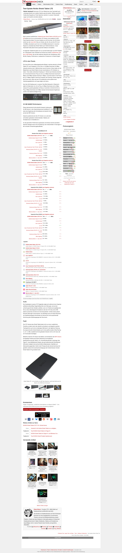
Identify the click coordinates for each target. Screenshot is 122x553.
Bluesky (44, 526)
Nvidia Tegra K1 (66, 26)
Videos (39, 4)
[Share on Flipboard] (51, 419)
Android (59, 19)
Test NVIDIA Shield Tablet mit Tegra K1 (41, 431)
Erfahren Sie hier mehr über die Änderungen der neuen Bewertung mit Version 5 (69, 183)
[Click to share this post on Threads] (32, 419)
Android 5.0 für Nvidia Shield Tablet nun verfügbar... (44, 428)
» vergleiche (69, 122)
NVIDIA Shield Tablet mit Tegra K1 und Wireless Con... (44, 433)
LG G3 (40, 144)
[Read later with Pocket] (47, 419)
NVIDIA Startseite (67, 117)
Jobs (86, 4)
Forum (91, 4)
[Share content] (26, 419)
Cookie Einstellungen (68, 550)
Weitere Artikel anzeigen (42, 505)
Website (59, 528)
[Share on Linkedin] (55, 419)
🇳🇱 (55, 19)
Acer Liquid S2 (39, 142)
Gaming (26, 21)
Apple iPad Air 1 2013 (31, 285)
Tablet (30, 21)
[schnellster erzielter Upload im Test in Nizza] (36, 97)
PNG (69, 17)
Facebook (56, 526)
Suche (81, 4)
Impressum (43, 550)
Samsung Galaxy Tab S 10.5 (35, 153)
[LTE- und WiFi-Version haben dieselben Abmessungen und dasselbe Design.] (27, 387)
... (56, 19)
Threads (50, 526)
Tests (28, 4)
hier (69, 179)
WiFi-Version (58, 336)
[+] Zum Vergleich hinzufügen (69, 119)
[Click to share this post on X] (40, 419)
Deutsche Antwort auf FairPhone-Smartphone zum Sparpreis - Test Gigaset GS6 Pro (82, 64)
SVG (70, 17)
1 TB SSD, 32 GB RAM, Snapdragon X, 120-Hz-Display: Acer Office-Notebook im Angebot (81, 23)
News (33, 4)
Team (48, 550)
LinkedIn (49, 528)
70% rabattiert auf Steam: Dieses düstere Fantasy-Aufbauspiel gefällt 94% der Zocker (94, 36)
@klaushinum (36, 526)
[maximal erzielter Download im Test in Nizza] (56, 97)
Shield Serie (43, 425)
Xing (55, 528)
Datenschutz (54, 550)
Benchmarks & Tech (48, 4)
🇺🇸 (53, 19)
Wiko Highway (39, 155)
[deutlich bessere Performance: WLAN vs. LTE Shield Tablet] (58, 110)
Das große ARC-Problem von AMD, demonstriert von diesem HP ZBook (94, 23)
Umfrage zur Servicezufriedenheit (89, 10)
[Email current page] (58, 419)
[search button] (93, 1)
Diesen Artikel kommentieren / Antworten (34, 409)
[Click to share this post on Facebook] (29, 419)
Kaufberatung (68, 4)
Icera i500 (33, 42)
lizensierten (68, 16)
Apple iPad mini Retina (31, 289)
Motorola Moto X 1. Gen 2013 (35, 157)
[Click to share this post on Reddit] (44, 419)
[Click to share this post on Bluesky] (36, 419)
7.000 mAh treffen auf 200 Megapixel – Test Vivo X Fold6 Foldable (94, 65)
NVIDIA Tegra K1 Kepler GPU (69, 33)
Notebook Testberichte (82, 533)
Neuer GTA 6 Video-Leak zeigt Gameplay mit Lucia (81, 36)
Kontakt (60, 550)
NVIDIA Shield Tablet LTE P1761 (34, 135)
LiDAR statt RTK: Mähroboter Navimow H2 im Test (94, 53)
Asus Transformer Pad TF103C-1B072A (33, 147)
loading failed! (25, 537)
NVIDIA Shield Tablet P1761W (35, 138)
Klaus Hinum (26, 19)
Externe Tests (59, 4)
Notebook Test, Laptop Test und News (65, 533)
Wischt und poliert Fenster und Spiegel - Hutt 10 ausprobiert (82, 53)
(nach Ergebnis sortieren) (47, 133)
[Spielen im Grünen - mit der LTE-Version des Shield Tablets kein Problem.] (57, 387)
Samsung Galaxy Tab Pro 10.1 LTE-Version (35, 269)
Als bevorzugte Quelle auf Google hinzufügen (43, 415)
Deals (75, 4)
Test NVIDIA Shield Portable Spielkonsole (41, 436)
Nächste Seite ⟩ (88, 41)
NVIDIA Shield (39, 140)
